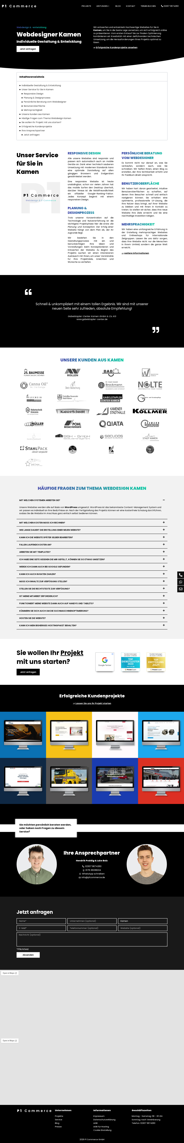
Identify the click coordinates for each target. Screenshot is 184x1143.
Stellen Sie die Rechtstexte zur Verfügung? (44, 588)
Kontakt (130, 6)
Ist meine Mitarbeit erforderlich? (38, 596)
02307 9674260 (171, 6)
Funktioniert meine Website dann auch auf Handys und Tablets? (56, 603)
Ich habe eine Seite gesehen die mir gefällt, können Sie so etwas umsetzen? (62, 559)
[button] (92, 500)
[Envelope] (180, 589)
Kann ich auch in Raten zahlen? (37, 574)
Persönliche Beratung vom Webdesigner (45, 101)
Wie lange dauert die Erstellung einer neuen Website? (50, 530)
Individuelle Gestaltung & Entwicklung (41, 85)
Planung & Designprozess (37, 97)
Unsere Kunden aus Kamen (36, 114)
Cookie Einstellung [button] (102, 1130)
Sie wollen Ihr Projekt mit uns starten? (41, 122)
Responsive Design (33, 93)
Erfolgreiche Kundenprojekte (37, 126)
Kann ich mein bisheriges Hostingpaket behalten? (48, 625)
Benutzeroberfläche (34, 106)
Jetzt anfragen (32, 134)
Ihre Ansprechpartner (33, 130)
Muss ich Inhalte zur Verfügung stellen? (43, 581)
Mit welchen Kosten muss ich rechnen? (42, 522)
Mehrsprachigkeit (33, 110)
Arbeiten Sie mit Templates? (35, 552)
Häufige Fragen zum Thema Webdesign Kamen (46, 118)
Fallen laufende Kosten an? (35, 544)
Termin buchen (148, 6)
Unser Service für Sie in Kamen (37, 89)
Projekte (86, 6)
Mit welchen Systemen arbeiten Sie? (39, 500)
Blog (118, 6)
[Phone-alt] (180, 575)
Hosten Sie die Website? (32, 618)
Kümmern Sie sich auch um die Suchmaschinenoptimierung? (53, 610)
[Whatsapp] (180, 582)
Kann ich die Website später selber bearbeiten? (46, 537)
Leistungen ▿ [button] (102, 6)
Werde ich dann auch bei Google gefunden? (44, 566)
